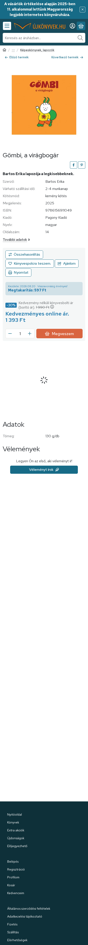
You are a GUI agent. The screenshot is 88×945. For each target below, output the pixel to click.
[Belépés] (72, 26)
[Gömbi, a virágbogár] (44, 105)
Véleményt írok (41, 469)
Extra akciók (15, 830)
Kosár (11, 885)
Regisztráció (16, 869)
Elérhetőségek (17, 940)
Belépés (13, 861)
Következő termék (65, 57)
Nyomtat (21, 272)
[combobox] (44, 38)
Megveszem (63, 333)
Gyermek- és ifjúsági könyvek (13, 50)
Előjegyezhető (17, 846)
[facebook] (73, 165)
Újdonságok (15, 838)
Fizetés (12, 924)
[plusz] (30, 333)
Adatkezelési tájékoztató (24, 916)
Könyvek (13, 822)
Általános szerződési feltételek (28, 909)
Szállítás (13, 932)
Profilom (13, 877)
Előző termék (19, 57)
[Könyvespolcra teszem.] (29, 263)
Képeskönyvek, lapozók (37, 50)
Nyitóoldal (14, 814)
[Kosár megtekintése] (81, 26)
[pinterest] (81, 165)
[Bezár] (82, 9)
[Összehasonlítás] (24, 254)
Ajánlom (69, 263)
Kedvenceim (15, 893)
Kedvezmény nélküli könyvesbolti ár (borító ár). (46, 305)
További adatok (15, 239)
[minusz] (10, 333)
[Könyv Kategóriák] (7, 26)
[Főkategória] (4, 50)
